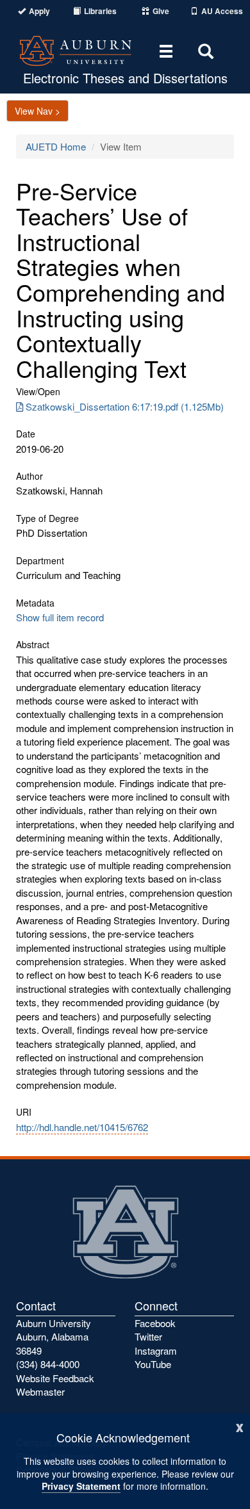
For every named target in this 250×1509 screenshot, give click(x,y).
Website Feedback (55, 1378)
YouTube (153, 1364)
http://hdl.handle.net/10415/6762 (82, 1127)
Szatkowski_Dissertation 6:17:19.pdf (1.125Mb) (125, 406)
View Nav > (37, 110)
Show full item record (60, 617)
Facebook (155, 1323)
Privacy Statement (81, 1486)
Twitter (148, 1336)
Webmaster (40, 1391)
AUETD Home (56, 146)
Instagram (156, 1350)
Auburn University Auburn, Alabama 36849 (53, 1336)
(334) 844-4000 (47, 1364)
